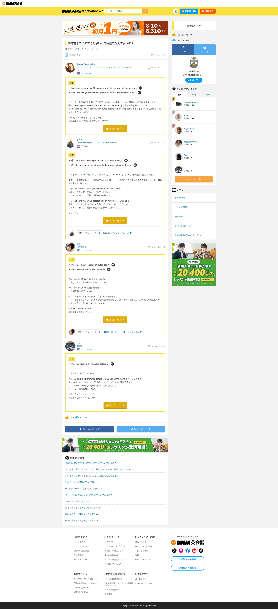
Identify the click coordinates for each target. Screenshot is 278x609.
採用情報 (108, 594)
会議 (81, 102)
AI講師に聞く (191, 11)
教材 (137, 555)
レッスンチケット (142, 559)
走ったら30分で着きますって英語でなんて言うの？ (88, 495)
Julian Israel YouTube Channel (116, 233)
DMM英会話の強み (82, 550)
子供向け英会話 (111, 555)
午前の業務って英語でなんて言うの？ (82, 520)
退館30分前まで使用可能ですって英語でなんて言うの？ (90, 463)
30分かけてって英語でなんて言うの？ (82, 482)
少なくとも (82, 204)
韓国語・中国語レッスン (115, 550)
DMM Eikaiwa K (191, 102)
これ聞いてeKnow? (113, 564)
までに (96, 102)
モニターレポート (81, 559)
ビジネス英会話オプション (116, 559)
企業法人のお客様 (187, 559)
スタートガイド (80, 546)
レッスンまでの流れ (143, 546)
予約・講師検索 (141, 550)
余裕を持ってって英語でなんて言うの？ (83, 507)
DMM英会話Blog (81, 592)
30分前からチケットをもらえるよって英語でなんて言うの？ (92, 475)
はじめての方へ (80, 542)
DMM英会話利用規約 (113, 578)
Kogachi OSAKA (190, 141)
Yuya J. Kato (189, 128)
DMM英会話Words (82, 587)
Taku (186, 155)
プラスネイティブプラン (115, 546)
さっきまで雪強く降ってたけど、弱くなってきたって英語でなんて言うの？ (99, 469)
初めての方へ (181, 198)
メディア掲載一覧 (112, 589)
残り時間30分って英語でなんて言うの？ (83, 488)
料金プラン (109, 542)
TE (185, 168)
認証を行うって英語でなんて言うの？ (82, 514)
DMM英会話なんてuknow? (85, 583)
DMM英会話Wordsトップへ (188, 235)
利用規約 (179, 216)
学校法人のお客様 (187, 567)
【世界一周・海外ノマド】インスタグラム (121, 332)
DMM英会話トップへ (184, 225)
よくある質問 (181, 207)
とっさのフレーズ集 (143, 583)
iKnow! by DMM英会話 (83, 578)
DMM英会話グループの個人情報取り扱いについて (119, 584)
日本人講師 (78, 555)
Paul (186, 115)
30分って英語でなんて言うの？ (79, 501)
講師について (140, 542)
